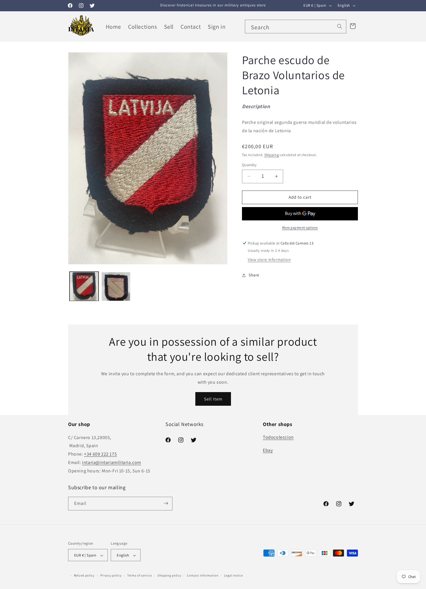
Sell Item (213, 399)
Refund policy (84, 575)
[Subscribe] (165, 503)
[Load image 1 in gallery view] (84, 286)
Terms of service (139, 575)
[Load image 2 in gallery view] (115, 286)
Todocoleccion (278, 437)
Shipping (271, 155)
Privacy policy (111, 575)
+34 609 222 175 (100, 454)
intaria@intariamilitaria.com (111, 462)
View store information (269, 259)
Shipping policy (169, 575)
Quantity (249, 164)
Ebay (268, 450)
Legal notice (233, 575)
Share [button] (254, 275)
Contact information (202, 575)
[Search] (339, 26)
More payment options (300, 227)
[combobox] (295, 26)
